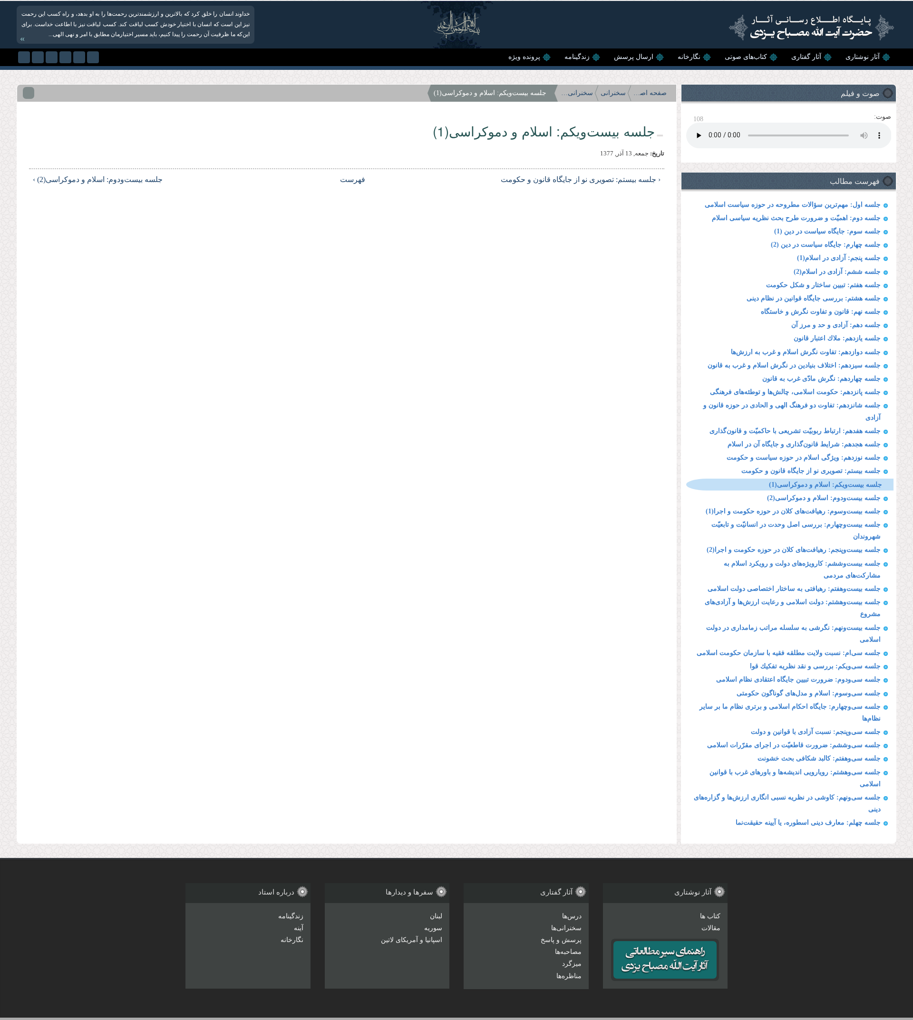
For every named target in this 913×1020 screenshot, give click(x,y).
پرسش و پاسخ (561, 939)
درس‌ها (572, 916)
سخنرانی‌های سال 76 (576, 92)
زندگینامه (577, 56)
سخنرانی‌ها (566, 928)
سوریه (433, 928)
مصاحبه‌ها (568, 951)
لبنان (436, 916)
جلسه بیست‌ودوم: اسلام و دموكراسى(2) (824, 497)
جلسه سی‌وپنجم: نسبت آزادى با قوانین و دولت (816, 731)
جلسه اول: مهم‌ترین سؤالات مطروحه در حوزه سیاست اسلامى (793, 204)
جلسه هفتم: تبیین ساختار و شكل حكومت (823, 285)
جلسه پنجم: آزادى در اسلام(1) (839, 257)
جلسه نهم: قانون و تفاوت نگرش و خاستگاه (821, 311)
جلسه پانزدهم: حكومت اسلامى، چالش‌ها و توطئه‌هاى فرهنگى (795, 391)
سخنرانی (613, 92)
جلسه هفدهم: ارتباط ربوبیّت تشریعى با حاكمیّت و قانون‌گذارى (795, 430)
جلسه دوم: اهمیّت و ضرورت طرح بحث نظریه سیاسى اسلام (796, 217)
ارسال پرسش (633, 56)
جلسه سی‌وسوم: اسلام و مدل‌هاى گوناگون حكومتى (809, 693)
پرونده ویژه (524, 56)
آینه (298, 928)
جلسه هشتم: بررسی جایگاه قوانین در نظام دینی (814, 298)
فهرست (353, 179)
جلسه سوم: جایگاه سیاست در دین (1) (827, 231)
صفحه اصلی (650, 92)
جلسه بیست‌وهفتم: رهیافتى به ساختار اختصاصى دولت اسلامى (794, 588)
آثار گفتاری (806, 56)
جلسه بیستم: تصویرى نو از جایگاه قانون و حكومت (811, 470)
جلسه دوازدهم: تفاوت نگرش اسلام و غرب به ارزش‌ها (806, 352)
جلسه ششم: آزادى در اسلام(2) (837, 271)
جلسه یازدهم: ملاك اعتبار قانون (837, 338)
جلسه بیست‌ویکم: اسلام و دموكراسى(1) (825, 484)
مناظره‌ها (569, 976)
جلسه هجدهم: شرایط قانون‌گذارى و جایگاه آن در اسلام (804, 444)
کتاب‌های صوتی (746, 56)
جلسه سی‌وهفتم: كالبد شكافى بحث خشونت (819, 758)
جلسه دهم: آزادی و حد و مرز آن (836, 324)
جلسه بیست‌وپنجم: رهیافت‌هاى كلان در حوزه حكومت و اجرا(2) (794, 549)
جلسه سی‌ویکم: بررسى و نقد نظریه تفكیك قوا (815, 666)
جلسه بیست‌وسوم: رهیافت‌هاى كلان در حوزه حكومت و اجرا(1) (793, 511)
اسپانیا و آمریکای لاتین (411, 939)
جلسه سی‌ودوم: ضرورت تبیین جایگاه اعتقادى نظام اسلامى (798, 679)
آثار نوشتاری (862, 56)
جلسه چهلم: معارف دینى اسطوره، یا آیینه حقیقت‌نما (808, 822)
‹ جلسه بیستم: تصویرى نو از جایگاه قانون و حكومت (580, 179)
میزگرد (572, 963)
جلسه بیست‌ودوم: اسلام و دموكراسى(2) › (98, 179)
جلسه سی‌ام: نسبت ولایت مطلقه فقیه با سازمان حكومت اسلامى (789, 652)
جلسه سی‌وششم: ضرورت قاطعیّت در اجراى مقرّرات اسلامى (794, 745)
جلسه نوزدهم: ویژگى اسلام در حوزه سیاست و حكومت (804, 457)
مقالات (710, 928)
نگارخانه (689, 56)
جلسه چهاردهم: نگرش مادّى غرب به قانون (821, 378)
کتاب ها (710, 916)
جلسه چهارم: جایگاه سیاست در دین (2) (826, 244)
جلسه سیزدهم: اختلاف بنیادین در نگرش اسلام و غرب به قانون (794, 365)
